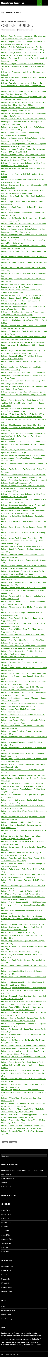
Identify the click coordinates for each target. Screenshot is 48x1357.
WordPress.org (6, 1319)
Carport (4, 1183)
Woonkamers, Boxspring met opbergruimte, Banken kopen (22, 1170)
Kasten (24, 1339)
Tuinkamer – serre (7, 1178)
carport (26, 1333)
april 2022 (5, 1231)
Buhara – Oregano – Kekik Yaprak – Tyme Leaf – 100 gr (23, 154)
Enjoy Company (7, 1275)
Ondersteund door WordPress (10, 1354)
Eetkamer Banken (20, 1335)
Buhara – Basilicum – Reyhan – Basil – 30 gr (18, 932)
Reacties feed (6, 1315)
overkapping (6, 1342)
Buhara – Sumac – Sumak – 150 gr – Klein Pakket (20, 298)
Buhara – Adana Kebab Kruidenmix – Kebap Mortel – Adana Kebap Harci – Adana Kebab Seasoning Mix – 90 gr (23, 85)
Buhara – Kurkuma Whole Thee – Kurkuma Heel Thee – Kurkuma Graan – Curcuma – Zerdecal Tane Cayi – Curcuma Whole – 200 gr (23, 488)
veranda (13, 1344)
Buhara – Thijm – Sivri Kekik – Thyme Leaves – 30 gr (21, 546)
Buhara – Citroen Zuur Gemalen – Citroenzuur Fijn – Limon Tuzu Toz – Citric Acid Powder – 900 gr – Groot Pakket (23, 394)
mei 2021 (4, 1247)
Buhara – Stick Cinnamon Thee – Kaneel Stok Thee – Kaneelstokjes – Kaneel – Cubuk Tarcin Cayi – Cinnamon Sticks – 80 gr (23, 427)
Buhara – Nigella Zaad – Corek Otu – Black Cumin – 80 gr (24, 673)
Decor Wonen (6, 1174)
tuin (39, 1342)
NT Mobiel (5, 1283)
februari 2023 (6, 1214)
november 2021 (7, 1239)
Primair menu (45, 3)
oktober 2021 (6, 1243)
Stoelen (34, 1342)
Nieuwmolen (5, 1279)
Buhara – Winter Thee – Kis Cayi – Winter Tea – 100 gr (22, 414)
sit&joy (18, 1342)
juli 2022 (4, 1227)
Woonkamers (36, 1344)
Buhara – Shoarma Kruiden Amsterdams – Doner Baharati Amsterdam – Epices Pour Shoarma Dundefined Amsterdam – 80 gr (23, 458)
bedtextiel (10, 1333)
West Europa (20, 1345)
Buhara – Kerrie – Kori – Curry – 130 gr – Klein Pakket (22, 295)
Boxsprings (18, 1333)
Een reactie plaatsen (26, 30)
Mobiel (37, 1339)
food (5, 1142)
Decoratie (33, 1333)
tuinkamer (5, 1344)
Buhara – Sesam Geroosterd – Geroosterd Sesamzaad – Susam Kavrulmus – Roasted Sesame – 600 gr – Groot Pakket (23, 345)
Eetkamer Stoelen (34, 1335)
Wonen (27, 1344)
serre (14, 1342)
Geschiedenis (17, 1339)
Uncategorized (20, 21)
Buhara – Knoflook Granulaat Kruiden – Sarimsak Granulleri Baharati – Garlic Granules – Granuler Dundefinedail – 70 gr (23, 778)
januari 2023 (5, 1218)
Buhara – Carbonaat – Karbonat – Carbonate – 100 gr (22, 924)
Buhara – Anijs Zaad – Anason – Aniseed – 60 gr (20, 952)
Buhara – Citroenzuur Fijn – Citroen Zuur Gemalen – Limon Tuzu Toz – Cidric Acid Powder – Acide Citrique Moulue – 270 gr (23, 436)
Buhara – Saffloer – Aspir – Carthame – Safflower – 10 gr (23, 441)
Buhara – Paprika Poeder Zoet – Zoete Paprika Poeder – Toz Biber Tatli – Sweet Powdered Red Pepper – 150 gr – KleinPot (23, 1065)
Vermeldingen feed (8, 1310)
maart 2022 (5, 1235)
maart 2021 (5, 1251)
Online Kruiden (7, 21)
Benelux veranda (7, 1266)
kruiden (13, 1142)
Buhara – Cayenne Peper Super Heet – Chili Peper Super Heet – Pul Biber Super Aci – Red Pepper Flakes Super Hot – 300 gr (23, 990)
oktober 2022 (6, 1222)
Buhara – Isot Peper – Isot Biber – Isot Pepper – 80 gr (22, 822)
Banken (4, 1333)
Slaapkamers (25, 1342)
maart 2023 (5, 1210)
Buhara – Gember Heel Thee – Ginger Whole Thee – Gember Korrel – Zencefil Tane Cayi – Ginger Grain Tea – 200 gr (23, 419)
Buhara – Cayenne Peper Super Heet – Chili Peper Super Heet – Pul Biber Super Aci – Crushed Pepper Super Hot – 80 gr (24, 905)
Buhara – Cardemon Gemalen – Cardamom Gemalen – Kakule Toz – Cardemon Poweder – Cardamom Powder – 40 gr (23, 918)
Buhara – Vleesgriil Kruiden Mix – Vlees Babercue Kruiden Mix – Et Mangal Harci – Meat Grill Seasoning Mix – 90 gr (23, 66)
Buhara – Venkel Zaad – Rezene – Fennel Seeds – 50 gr (22, 538)
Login (3, 1306)
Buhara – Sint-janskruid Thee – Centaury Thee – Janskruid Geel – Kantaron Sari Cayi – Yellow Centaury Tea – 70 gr (23, 1073)
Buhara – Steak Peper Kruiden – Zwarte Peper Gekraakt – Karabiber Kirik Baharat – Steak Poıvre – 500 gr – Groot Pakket (24, 320)
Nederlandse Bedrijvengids (13, 2)
